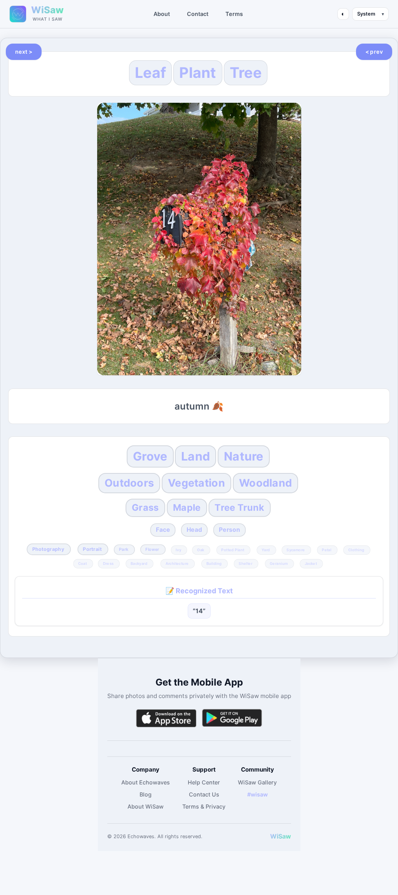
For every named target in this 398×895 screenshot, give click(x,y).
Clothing (356, 549)
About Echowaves (145, 782)
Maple (187, 507)
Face (163, 529)
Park (123, 549)
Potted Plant (232, 549)
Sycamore (296, 549)
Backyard (139, 563)
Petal (326, 549)
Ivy (179, 549)
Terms (234, 14)
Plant (197, 72)
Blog (146, 794)
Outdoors (129, 483)
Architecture (177, 563)
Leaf (150, 72)
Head (194, 529)
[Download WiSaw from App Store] (166, 718)
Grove (150, 456)
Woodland (265, 483)
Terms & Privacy (203, 806)
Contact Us (204, 794)
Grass (145, 507)
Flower (153, 549)
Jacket (311, 563)
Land (195, 456)
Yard (266, 549)
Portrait (92, 549)
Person (229, 529)
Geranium (279, 563)
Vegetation (196, 483)
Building (214, 563)
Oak (200, 549)
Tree (246, 72)
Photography (48, 549)
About (162, 14)
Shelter (246, 563)
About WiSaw (145, 806)
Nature (244, 456)
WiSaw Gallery (257, 782)
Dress (108, 563)
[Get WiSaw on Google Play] (232, 718)
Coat (82, 563)
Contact (197, 14)
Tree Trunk (239, 507)
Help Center (204, 782)
